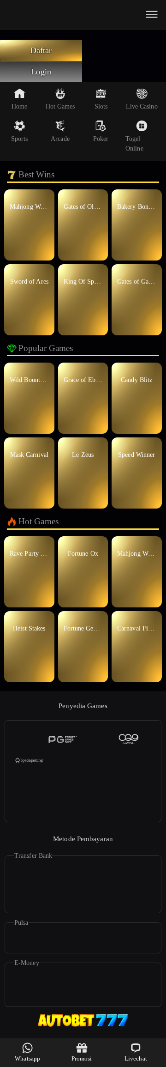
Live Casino (142, 106)
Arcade (60, 138)
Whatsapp (27, 1058)
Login (41, 71)
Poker (101, 138)
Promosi (81, 1058)
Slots (101, 106)
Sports (19, 138)
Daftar (41, 50)
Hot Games (60, 106)
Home (19, 106)
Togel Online (134, 143)
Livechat (136, 1058)
